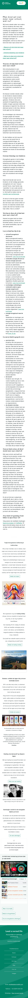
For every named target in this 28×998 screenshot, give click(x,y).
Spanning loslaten (8, 523)
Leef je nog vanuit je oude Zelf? (15, 898)
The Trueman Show (13, 882)
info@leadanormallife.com (16, 984)
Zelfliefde (19, 523)
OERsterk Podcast (13, 886)
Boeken (14, 952)
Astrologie (14, 961)
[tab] (14, 883)
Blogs (14, 965)
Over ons (14, 969)
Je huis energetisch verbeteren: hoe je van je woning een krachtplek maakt (15, 890)
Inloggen (14, 973)
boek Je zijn (12, 333)
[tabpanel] (14, 869)
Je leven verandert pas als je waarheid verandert (15, 894)
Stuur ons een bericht (17, 993)
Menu (20, 3)
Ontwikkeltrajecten (14, 948)
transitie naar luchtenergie (11, 194)
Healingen (14, 957)
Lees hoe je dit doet (19, 256)
